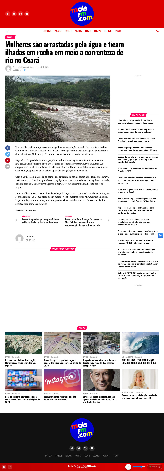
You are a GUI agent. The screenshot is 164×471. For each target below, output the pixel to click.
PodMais (107, 30)
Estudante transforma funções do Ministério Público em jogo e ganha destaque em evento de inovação (138, 159)
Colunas (97, 30)
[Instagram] (10, 467)
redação (19, 70)
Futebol (68, 30)
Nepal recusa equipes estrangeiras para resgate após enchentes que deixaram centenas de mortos (136, 210)
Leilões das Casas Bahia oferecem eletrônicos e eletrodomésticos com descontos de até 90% (134, 222)
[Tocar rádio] (128, 467)
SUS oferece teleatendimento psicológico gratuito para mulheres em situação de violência (136, 252)
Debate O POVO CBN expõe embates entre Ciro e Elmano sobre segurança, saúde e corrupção (137, 275)
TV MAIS (118, 30)
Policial (58, 30)
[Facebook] (4, 467)
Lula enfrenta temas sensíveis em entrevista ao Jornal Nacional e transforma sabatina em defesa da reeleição (138, 264)
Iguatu (88, 30)
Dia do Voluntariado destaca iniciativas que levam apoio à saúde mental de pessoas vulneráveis (137, 180)
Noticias (47, 30)
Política (78, 30)
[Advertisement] (138, 93)
